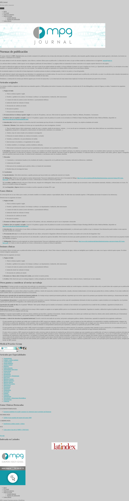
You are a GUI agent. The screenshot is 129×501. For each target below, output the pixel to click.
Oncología (6, 391)
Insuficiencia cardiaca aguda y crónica (14, 423)
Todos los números (9, 14)
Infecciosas (7, 377)
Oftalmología (7, 390)
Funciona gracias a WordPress (16, 500)
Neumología (7, 387)
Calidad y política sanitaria (11, 360)
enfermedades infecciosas (11, 369)
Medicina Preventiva (9, 384)
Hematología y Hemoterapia (11, 376)
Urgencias (6, 401)
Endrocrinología (8, 368)
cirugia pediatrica (8, 363)
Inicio (5, 11)
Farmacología (7, 371)
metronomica (7, 385)
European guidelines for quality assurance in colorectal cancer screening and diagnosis (27, 411)
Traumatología (7, 399)
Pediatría (6, 393)
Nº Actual (6, 13)
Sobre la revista (8, 16)
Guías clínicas (7, 21)
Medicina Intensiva (9, 380)
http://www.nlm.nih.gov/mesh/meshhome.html (15, 119)
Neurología (7, 388)
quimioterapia (7, 396)
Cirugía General (8, 365)
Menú (2, 8)
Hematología (7, 374)
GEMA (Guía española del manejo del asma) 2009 (18, 417)
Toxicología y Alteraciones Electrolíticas (15, 398)
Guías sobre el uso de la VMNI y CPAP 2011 (16, 429)
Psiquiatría (6, 395)
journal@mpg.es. (107, 60)
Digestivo (6, 366)
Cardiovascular (8, 361)
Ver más (2, 435)
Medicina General (8, 379)
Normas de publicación (13, 19)
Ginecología (7, 372)
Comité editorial (11, 18)
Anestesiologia (8, 358)
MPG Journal (3, 2)
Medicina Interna (8, 382)
